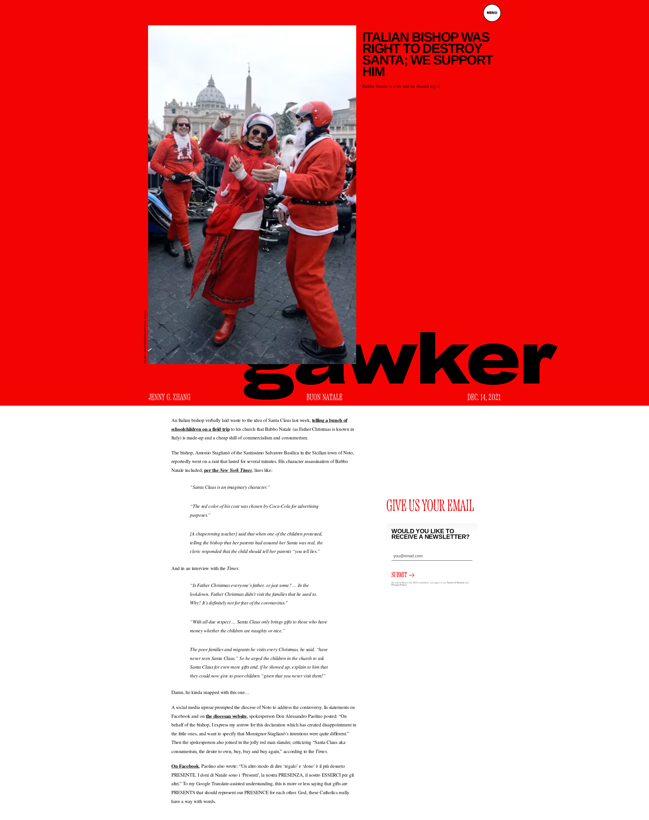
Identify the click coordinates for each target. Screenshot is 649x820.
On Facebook (185, 766)
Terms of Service (455, 582)
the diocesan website (226, 716)
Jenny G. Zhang (170, 397)
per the (228, 470)
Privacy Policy (399, 585)
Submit (399, 575)
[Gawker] (401, 366)
